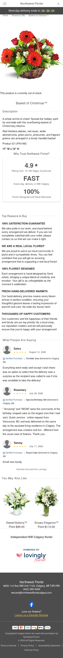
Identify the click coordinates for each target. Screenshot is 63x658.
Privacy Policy (27, 645)
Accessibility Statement (49, 645)
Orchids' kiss (32, 358)
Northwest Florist (31, 3)
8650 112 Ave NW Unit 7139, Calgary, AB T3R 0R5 (31, 585)
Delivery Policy (31, 650)
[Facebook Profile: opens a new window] (31, 604)
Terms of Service (8, 645)
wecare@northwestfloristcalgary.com (31, 592)
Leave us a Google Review (31, 615)
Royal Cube (32, 452)
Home (5, 15)
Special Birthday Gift (36, 399)
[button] (55, 650)
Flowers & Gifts (18, 15)
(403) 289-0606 (31, 589)
